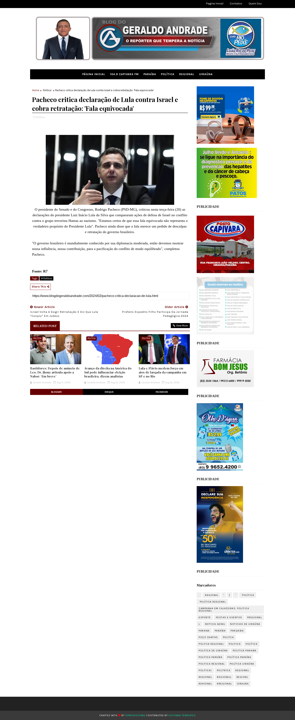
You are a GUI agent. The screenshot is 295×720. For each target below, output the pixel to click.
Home (35, 90)
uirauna (243, 683)
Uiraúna (206, 74)
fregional (254, 617)
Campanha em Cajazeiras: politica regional (224, 609)
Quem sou (255, 3)
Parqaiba (237, 630)
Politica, (40, 117)
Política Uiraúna (242, 663)
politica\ (205, 670)
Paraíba (149, 74)
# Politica (46, 278)
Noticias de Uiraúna (245, 624)
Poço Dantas (208, 637)
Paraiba (204, 630)
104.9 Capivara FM (124, 74)
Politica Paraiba (244, 650)
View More (182, 325)
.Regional (211, 595)
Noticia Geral (215, 624)
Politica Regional (212, 663)
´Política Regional (212, 601)
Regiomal (242, 670)
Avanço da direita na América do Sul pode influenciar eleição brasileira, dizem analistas (107, 372)
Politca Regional (211, 643)
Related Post (45, 326)
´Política (247, 595)
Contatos (236, 3)
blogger (56, 392)
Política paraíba (239, 657)
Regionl (242, 677)
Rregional (224, 683)
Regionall (224, 677)
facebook (162, 392)
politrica (224, 670)
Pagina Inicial (214, 3)
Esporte (205, 617)
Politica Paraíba (210, 657)
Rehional (205, 683)
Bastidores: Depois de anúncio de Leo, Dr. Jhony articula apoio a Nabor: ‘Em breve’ (55, 372)
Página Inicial (93, 74)
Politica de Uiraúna (213, 650)
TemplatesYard (135, 715)
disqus (109, 392)
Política (167, 74)
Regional (186, 74)
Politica (47, 90)
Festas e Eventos (229, 617)
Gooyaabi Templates (181, 715)
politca (228, 637)
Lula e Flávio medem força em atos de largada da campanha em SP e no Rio (162, 372)
